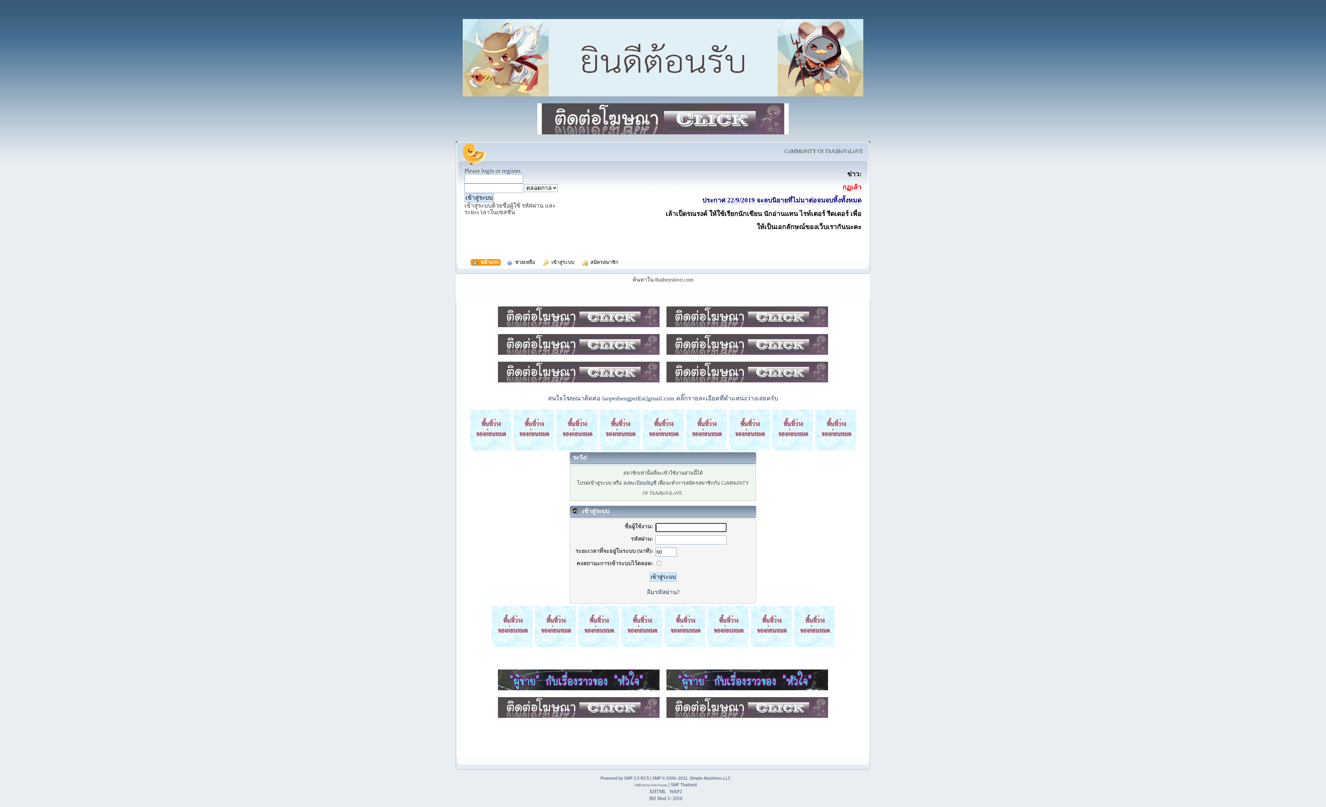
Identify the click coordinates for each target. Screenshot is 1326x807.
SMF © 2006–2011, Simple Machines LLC (691, 778)
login (487, 171)
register (511, 171)
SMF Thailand (684, 785)
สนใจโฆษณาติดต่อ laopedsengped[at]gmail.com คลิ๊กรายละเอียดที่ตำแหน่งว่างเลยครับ (663, 398)
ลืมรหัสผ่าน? (663, 592)
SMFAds (640, 785)
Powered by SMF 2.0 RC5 (624, 778)
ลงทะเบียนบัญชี (639, 483)
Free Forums (659, 785)
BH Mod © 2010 (665, 798)
